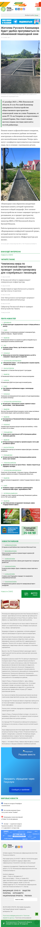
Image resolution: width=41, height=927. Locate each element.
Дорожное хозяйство (10, 462)
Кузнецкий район (10, 574)
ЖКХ (5, 345)
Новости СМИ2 (7, 255)
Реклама (28, 896)
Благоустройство (9, 368)
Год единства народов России (12, 360)
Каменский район (10, 558)
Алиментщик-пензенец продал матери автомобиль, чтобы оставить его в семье (19, 427)
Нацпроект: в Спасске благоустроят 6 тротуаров (16, 370)
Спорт (5, 330)
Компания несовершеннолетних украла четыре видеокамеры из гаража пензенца (20, 396)
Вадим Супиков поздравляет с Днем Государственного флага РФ (20, 480)
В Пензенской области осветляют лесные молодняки (17, 376)
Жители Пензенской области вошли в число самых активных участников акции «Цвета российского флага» (20, 412)
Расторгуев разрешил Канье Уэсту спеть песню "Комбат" (10, 811)
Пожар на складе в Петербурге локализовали (11, 804)
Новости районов (10, 541)
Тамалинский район (11, 581)
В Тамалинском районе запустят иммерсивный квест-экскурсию (18, 584)
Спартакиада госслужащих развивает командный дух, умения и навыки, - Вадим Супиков (18, 333)
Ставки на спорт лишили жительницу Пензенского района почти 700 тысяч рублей (19, 496)
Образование (7, 322)
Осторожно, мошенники (10, 493)
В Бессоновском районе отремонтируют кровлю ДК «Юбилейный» (18, 554)
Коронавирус (18, 893)
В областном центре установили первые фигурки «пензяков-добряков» (20, 450)
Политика (7, 893)
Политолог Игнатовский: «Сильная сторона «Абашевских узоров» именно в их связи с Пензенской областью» (19, 473)
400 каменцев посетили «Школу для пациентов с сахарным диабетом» (20, 561)
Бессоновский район (11, 551)
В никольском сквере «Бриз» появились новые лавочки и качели (20, 569)
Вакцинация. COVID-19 (11, 890)
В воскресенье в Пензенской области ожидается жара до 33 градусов (19, 923)
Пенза (36, 15)
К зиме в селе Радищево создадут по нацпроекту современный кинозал (17, 576)
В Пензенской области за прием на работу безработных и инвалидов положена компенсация (19, 340)
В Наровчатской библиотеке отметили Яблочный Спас (19, 547)
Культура (6, 380)
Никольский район (10, 566)
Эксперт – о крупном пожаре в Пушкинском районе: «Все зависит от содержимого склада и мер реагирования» (11, 827)
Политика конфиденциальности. (13, 915)
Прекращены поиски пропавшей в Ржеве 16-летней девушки (12, 818)
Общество (6, 337)
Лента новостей (8, 318)
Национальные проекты (13, 896)
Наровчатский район (11, 545)
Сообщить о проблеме (20, 790)
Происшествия (8, 432)
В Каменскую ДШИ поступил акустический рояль (16, 382)
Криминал (7, 353)
